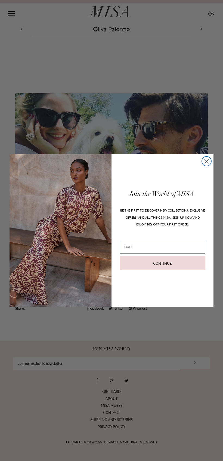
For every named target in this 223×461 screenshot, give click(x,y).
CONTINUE (162, 263)
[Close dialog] (206, 161)
